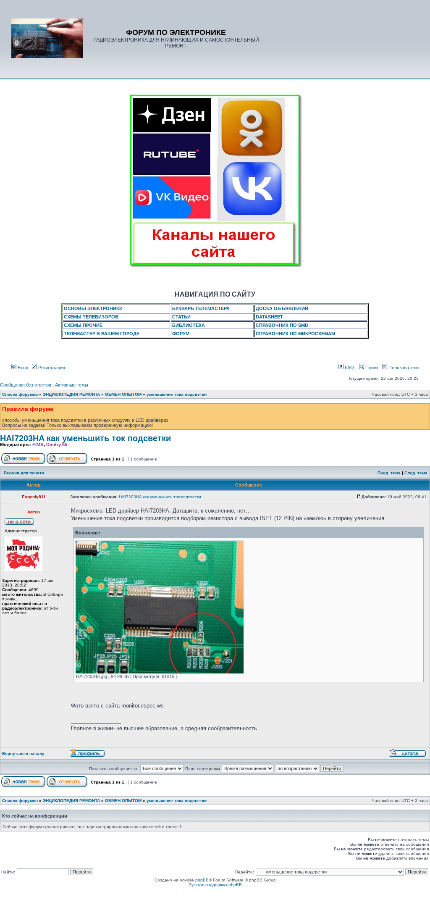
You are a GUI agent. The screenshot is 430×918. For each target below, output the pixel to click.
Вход (22, 367)
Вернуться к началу (23, 753)
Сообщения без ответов (25, 384)
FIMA (38, 444)
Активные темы (71, 384)
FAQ (348, 367)
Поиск (371, 367)
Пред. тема (389, 473)
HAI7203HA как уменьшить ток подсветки (85, 438)
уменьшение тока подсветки (177, 394)
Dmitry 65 (56, 444)
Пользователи (403, 367)
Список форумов (20, 394)
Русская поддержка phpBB (215, 884)
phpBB (202, 880)
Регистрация (51, 367)
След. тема (415, 473)
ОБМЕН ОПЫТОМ (123, 394)
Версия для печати (24, 473)
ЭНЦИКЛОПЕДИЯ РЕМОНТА (71, 394)
